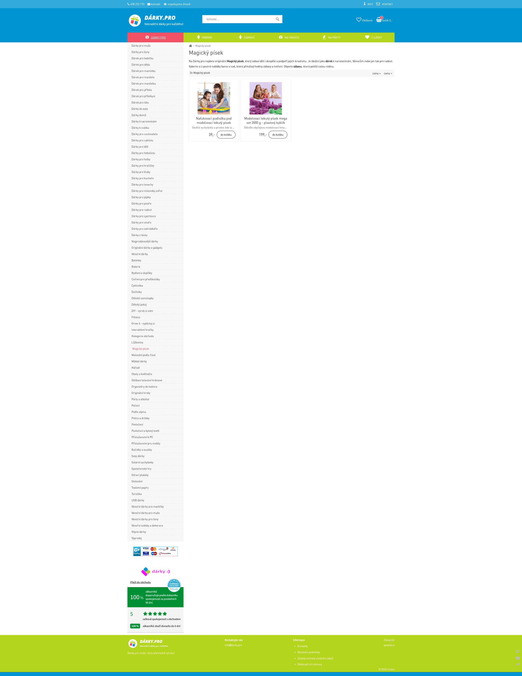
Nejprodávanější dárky (145, 241)
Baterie (136, 266)
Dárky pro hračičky (143, 165)
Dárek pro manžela (143, 77)
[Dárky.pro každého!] (190, 45)
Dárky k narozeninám (144, 121)
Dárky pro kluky (141, 172)
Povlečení (137, 424)
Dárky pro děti (140, 146)
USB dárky (138, 500)
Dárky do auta (140, 108)
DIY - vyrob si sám (142, 310)
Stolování (137, 481)
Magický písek (203, 45)
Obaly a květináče (142, 374)
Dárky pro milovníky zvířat (147, 190)
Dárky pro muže (141, 45)
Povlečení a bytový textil (145, 430)
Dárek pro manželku (144, 83)
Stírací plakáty (140, 475)
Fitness (136, 317)
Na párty (333, 37)
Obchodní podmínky (308, 652)
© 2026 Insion (386, 669)
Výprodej (137, 538)
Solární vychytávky (142, 462)
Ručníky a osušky (142, 449)
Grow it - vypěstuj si (143, 323)
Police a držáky (140, 418)
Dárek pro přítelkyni (143, 96)
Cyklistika (137, 285)
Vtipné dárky (139, 531)
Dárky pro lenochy (142, 184)
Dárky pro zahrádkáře (145, 228)
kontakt (155, 4)
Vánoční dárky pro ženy (145, 519)
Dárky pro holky (141, 159)
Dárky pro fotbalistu (143, 153)
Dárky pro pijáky (141, 197)
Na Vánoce (291, 37)
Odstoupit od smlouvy (309, 664)
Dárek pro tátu (140, 102)
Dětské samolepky (143, 298)
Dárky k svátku (140, 127)
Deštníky (137, 291)
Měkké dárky (139, 361)
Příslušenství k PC (142, 437)
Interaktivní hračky (143, 329)
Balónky (136, 260)
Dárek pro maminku (143, 71)
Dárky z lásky (139, 235)
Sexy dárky (138, 456)
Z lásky (376, 37)
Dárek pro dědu (141, 64)
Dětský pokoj (139, 304)
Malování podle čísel (144, 355)
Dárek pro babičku (142, 58)
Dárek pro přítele (142, 89)
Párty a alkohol (140, 399)
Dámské (249, 37)
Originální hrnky (141, 393)
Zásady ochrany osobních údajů (315, 658)
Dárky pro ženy (140, 52)
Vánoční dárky (140, 254)
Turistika (137, 494)
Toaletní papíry (140, 487)
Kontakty (302, 646)
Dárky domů (139, 115)
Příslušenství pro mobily (146, 443)
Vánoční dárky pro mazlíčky (148, 506)
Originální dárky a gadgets (147, 247)
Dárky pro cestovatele (145, 134)
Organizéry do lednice (144, 386)
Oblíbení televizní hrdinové (147, 380)
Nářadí (136, 367)
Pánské (206, 37)
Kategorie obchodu (143, 336)
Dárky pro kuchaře (143, 178)
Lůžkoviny (137, 342)
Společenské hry (141, 468)
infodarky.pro (233, 645)
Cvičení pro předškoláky (146, 279)
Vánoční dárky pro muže (146, 512)
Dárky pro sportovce (144, 216)
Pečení (135, 405)
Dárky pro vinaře (141, 222)
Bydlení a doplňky (142, 273)
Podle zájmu (139, 411)
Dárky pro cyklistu (142, 140)
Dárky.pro (158, 37)
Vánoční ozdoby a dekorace (147, 525)
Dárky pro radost (142, 209)
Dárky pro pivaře (141, 203)
